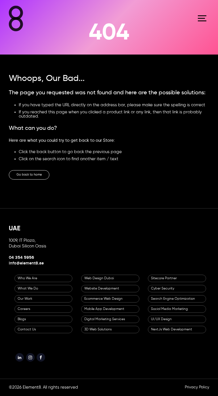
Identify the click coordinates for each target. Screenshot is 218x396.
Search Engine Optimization (173, 303)
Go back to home (36, 177)
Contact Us (27, 333)
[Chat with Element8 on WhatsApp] (205, 363)
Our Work (25, 303)
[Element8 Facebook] (48, 362)
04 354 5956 (21, 261)
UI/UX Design (161, 323)
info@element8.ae (26, 267)
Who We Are (27, 282)
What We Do (28, 292)
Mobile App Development (104, 313)
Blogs (22, 323)
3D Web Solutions (98, 333)
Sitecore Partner (164, 282)
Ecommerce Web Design (103, 303)
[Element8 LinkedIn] (21, 362)
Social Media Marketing (169, 313)
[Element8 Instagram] (34, 362)
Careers (24, 313)
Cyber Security (162, 292)
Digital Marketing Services (104, 323)
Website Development (101, 292)
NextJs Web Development (171, 333)
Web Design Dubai (99, 282)
